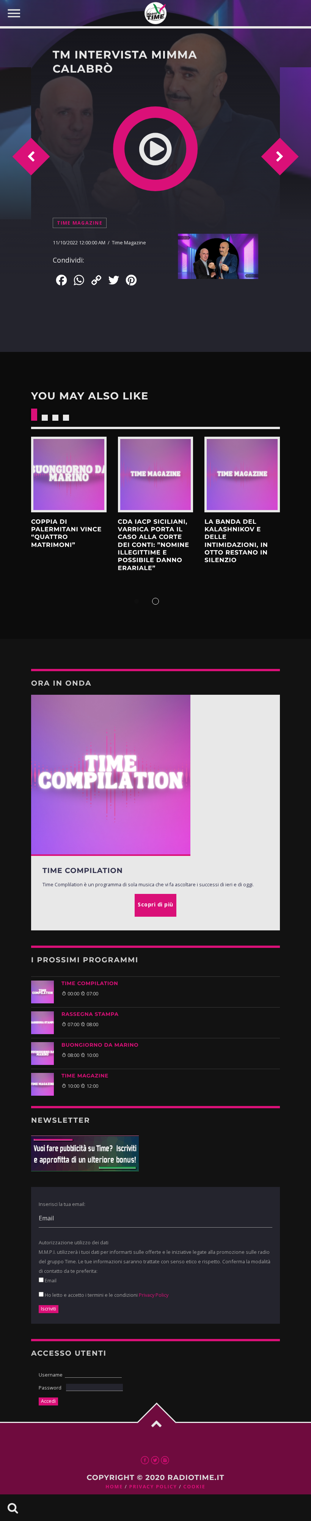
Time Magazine (79, 223)
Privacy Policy (153, 1294)
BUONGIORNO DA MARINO (99, 1045)
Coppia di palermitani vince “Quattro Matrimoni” (66, 533)
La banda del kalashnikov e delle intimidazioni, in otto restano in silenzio (236, 541)
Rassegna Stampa (90, 1014)
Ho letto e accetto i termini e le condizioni (106, 1294)
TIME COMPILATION (89, 984)
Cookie (194, 1486)
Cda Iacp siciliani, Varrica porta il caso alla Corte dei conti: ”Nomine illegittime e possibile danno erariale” (153, 545)
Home (114, 1486)
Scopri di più (69, 474)
